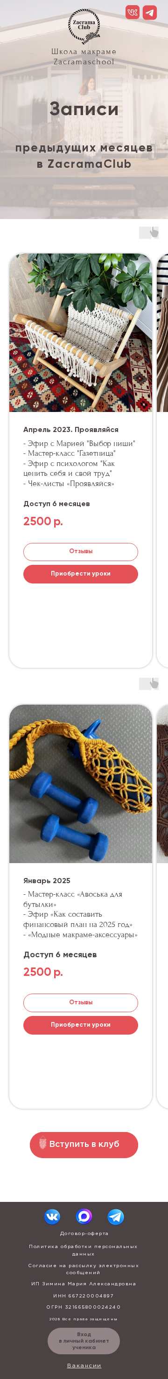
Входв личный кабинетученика (84, 1341)
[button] (80, 333)
